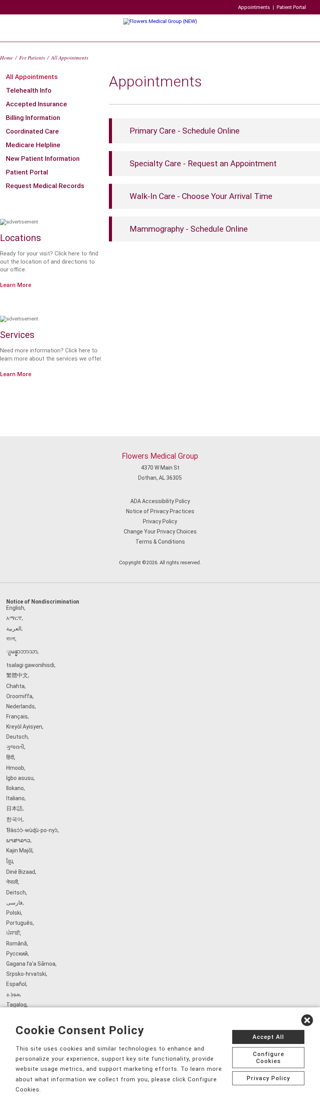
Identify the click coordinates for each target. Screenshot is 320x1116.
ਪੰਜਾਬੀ (13, 933)
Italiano (15, 798)
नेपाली (12, 882)
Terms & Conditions (160, 542)
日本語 (14, 808)
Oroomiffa (19, 696)
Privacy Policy (160, 521)
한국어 (14, 819)
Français (17, 716)
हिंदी (10, 757)
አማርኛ (14, 618)
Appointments (254, 7)
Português (19, 923)
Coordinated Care (32, 131)
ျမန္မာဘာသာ (21, 651)
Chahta (15, 686)
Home (6, 57)
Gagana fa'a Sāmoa (30, 964)
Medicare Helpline (33, 145)
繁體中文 (17, 675)
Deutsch (17, 737)
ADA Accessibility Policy (160, 501)
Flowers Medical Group (160, 456)
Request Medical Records (45, 186)
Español (16, 984)
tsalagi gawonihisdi (30, 665)
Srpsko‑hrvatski (26, 974)
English (15, 608)
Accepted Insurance (36, 104)
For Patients (32, 57)
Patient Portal (291, 7)
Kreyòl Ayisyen (24, 726)
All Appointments (32, 77)
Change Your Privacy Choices (160, 531)
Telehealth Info (29, 90)
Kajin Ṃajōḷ (19, 850)
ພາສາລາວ (18, 840)
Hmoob (15, 768)
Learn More (15, 285)
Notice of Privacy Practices (160, 511)
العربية (13, 628)
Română (16, 943)
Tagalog (16, 1005)
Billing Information (33, 117)
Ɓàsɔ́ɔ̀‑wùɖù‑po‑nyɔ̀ (32, 830)
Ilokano (15, 788)
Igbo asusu (20, 778)
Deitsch (16, 892)
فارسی (14, 902)
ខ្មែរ (9, 861)
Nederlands (20, 706)
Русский (17, 954)
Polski (13, 913)
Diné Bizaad (20, 872)
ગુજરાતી (15, 747)
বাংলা (10, 638)
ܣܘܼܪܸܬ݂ (13, 994)
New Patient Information (43, 158)
